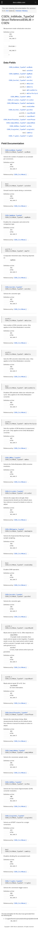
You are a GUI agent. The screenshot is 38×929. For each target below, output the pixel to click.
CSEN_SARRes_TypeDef (18, 126)
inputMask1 (31, 116)
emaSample (30, 103)
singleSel (30, 129)
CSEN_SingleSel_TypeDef (16, 129)
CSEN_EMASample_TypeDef (16, 103)
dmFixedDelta (32, 90)
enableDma (30, 106)
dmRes (29, 97)
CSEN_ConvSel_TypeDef (17, 80)
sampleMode (31, 123)
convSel (30, 80)
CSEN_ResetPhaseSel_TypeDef (15, 119)
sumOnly (29, 133)
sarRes (29, 126)
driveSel (30, 100)
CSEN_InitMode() (21, 174)
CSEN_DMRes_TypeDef (18, 97)
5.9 (7, 11)
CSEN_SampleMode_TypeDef (16, 123)
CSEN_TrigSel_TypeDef (17, 136)
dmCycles (30, 83)
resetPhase (31, 119)
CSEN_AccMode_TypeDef (17, 67)
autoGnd (30, 70)
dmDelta (30, 87)
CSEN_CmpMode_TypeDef (17, 74)
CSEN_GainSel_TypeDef (17, 110)
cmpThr (29, 77)
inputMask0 (31, 113)
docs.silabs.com (19, 2)
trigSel (30, 136)
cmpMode (29, 74)
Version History (22, 11)
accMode (29, 67)
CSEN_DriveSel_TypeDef (17, 100)
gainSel (30, 110)
